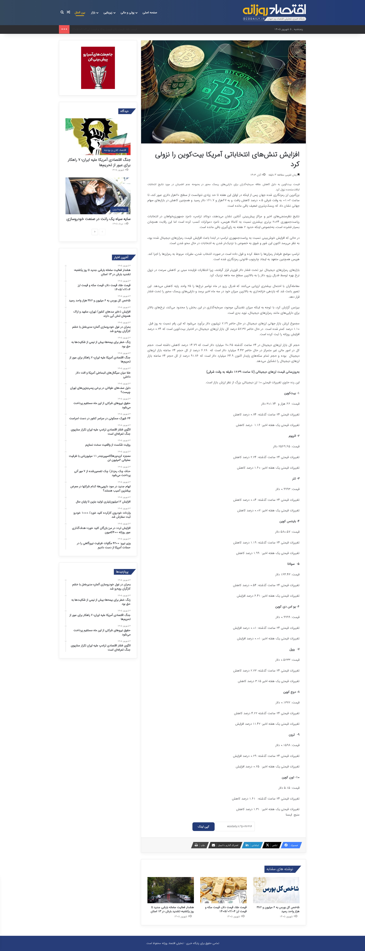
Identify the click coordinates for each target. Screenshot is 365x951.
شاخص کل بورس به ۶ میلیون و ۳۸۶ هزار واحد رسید (278, 909)
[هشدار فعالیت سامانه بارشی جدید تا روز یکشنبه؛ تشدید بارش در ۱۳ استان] (170, 890)
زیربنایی (108, 12)
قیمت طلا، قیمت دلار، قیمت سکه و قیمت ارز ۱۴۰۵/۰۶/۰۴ (226, 909)
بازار (93, 12)
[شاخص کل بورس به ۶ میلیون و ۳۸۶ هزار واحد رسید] (276, 890)
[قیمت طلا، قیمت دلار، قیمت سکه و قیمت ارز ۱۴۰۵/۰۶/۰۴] (223, 890)
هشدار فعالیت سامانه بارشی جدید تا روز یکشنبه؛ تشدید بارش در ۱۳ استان (172, 909)
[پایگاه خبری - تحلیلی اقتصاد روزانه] (274, 12)
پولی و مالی (127, 12)
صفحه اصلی (150, 12)
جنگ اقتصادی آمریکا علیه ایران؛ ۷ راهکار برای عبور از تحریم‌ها (99, 162)
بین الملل (80, 12)
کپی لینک (203, 826)
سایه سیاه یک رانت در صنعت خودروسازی (99, 219)
